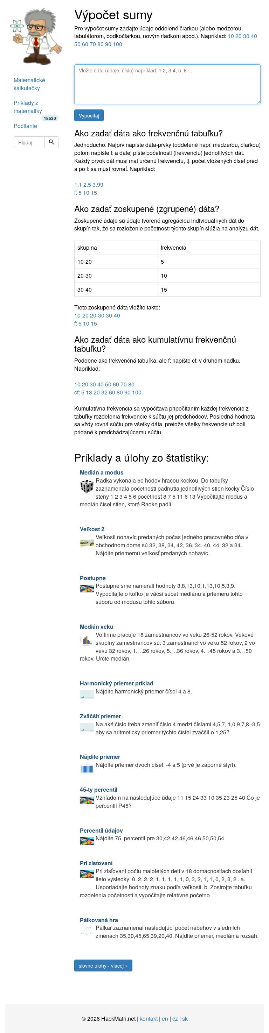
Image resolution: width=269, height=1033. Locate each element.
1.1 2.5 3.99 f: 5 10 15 (88, 188)
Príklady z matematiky (35, 109)
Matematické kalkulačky (29, 84)
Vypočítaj (89, 115)
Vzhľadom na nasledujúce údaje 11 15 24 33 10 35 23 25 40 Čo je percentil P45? (170, 797)
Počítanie (25, 126)
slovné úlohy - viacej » (103, 965)
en (165, 1018)
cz (175, 1018)
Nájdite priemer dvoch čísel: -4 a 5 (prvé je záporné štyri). (158, 761)
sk (185, 1018)
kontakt (149, 1018)
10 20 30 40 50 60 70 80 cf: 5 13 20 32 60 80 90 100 (108, 388)
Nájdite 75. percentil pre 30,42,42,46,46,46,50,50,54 (152, 834)
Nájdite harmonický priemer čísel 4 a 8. (136, 687)
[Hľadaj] (51, 142)
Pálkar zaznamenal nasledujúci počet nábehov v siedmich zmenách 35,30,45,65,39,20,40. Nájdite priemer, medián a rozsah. (169, 928)
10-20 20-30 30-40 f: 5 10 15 (97, 319)
